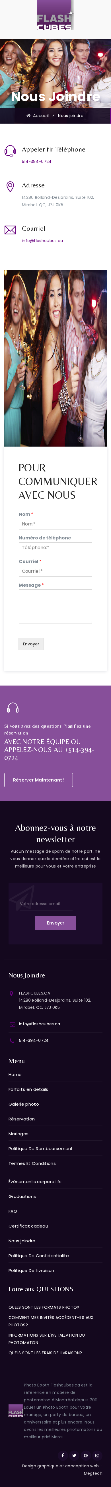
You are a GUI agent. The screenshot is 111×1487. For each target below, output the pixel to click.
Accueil (39, 115)
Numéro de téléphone (45, 538)
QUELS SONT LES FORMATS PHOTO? (44, 1307)
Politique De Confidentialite (39, 1256)
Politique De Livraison (31, 1270)
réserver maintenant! (38, 780)
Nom (26, 515)
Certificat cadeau (28, 1226)
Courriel (30, 562)
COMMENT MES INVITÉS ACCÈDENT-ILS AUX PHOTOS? (51, 1321)
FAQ (13, 1211)
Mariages (18, 1134)
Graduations (22, 1196)
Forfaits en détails (28, 1089)
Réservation (22, 1119)
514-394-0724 (37, 161)
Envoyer (31, 644)
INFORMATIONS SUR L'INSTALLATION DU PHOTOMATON (47, 1338)
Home (15, 1074)
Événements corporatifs (35, 1182)
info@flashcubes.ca (42, 241)
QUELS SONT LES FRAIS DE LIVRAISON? (45, 1353)
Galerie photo (24, 1104)
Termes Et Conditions (32, 1163)
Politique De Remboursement (41, 1148)
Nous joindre (22, 1241)
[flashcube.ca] (55, 15)
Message (31, 585)
